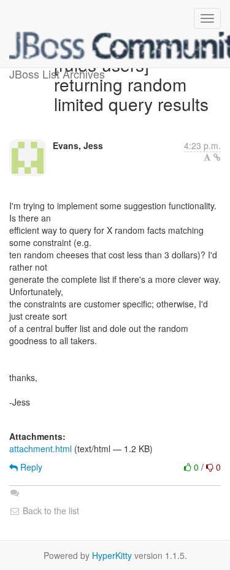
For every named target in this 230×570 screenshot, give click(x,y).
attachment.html (40, 448)
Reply (30, 467)
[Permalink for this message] (217, 157)
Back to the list (49, 510)
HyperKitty (112, 555)
